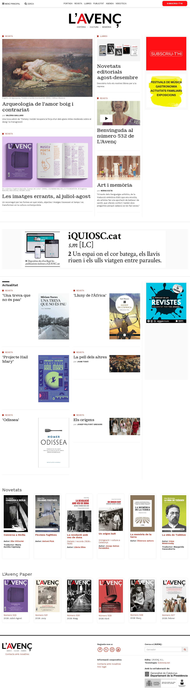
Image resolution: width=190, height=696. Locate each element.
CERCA (30, 4)
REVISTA (78, 3)
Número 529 (105, 615)
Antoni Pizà (48, 541)
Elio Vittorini (17, 541)
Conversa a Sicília (14, 534)
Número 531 (41, 615)
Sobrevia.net (164, 662)
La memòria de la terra (140, 535)
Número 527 (168, 615)
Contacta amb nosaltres (17, 654)
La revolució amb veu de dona (77, 536)
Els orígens (83, 420)
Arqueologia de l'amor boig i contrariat (37, 107)
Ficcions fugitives (46, 534)
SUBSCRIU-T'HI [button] (175, 3)
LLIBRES (87, 3)
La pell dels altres (90, 357)
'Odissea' (10, 420)
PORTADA (68, 3)
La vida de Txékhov (174, 534)
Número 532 (10, 615)
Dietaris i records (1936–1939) (79, 542)
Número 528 (136, 615)
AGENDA (110, 3)
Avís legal (101, 667)
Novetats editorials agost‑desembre (117, 72)
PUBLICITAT (98, 3)
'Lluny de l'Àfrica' (89, 295)
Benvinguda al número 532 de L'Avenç (115, 136)
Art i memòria (114, 185)
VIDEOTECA (121, 3)
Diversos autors (145, 541)
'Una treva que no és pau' (16, 297)
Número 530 (73, 615)
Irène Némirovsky (168, 542)
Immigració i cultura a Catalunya (109, 541)
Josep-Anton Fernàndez (109, 547)
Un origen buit (107, 533)
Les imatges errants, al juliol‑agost (46, 196)
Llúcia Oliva (80, 547)
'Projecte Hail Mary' (15, 359)
